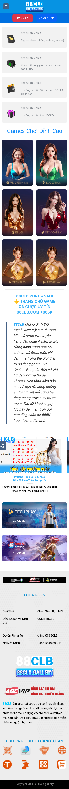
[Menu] (6, 6)
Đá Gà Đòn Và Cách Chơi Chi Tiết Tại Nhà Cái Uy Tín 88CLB (34, 478)
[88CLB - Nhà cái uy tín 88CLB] (34, 6)
